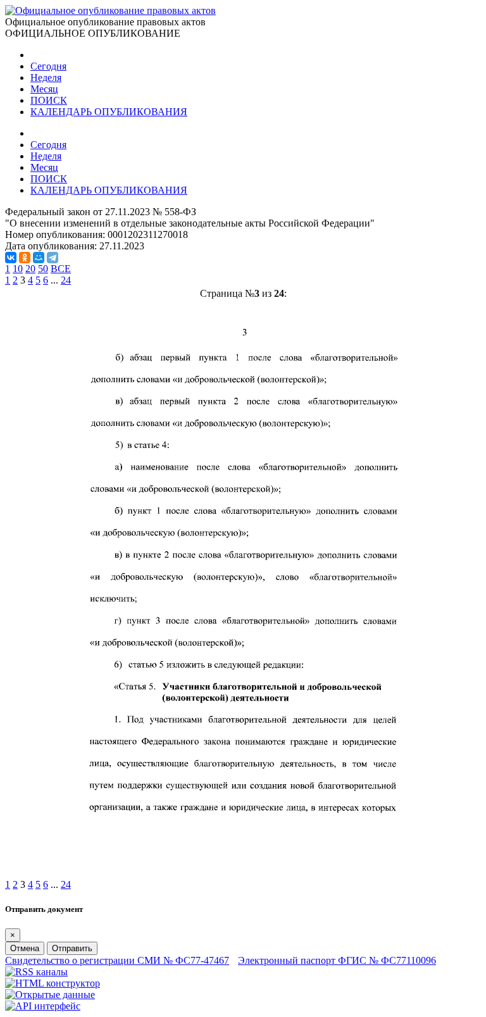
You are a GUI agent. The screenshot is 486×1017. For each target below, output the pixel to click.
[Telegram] (52, 257)
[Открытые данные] (50, 994)
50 (43, 268)
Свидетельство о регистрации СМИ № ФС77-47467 (117, 960)
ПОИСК (48, 100)
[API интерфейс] (42, 1006)
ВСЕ (61, 268)
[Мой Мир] (38, 257)
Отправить (72, 948)
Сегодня (48, 66)
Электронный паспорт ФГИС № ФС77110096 (337, 960)
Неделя (45, 77)
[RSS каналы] (36, 971)
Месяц (44, 89)
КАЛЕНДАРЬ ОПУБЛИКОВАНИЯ (108, 111)
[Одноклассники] (24, 257)
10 (18, 268)
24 (66, 280)
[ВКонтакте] (10, 257)
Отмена (24, 948)
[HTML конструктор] (52, 983)
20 (30, 268)
